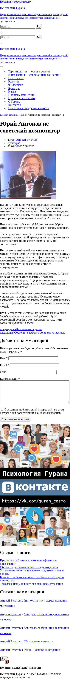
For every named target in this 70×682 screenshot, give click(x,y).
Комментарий (10, 378)
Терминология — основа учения (29, 71)
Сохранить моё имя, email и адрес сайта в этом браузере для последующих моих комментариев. (32, 411)
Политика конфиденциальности (28, 108)
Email (4, 365)
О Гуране (14, 101)
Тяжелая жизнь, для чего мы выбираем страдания (31, 583)
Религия (13, 81)
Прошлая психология (21, 98)
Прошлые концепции (21, 94)
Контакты (14, 104)
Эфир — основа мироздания (42, 649)
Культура (14, 88)
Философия (15, 84)
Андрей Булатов (26, 139)
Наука (12, 91)
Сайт (3, 372)
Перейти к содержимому (16, 1)
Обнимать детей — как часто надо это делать (29, 567)
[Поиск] (38, 26)
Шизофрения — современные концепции (34, 74)
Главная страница (9, 114)
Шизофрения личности (38, 641)
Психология (16, 78)
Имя (4, 358)
